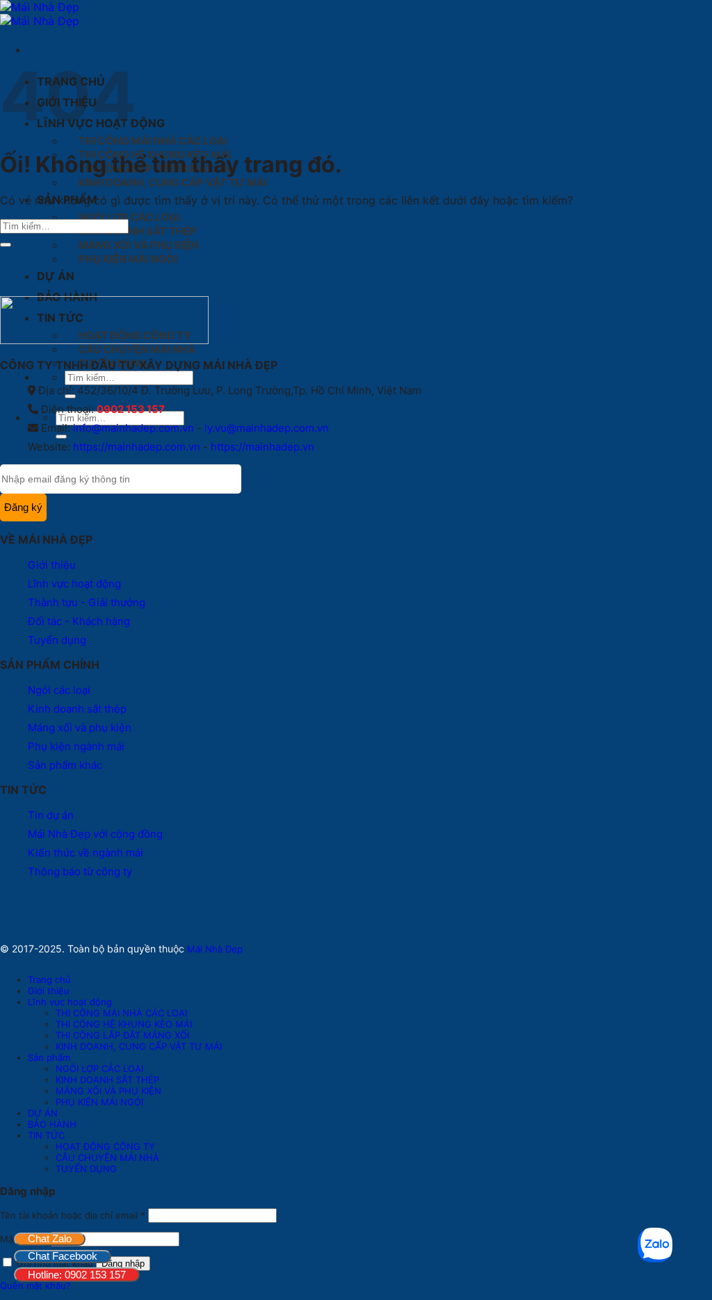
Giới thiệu (52, 564)
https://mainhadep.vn (262, 446)
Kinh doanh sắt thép (77, 708)
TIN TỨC (46, 1135)
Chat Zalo (50, 1238)
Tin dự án (51, 815)
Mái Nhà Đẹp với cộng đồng (95, 833)
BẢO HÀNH (52, 1124)
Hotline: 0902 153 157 (77, 1275)
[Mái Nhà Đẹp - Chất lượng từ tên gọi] (39, 14)
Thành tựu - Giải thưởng (86, 602)
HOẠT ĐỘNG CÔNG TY (105, 1146)
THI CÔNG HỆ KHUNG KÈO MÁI (124, 1024)
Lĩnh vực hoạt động (74, 583)
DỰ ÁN (55, 276)
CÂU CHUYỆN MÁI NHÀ (137, 349)
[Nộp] (61, 436)
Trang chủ (49, 979)
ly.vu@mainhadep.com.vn (266, 427)
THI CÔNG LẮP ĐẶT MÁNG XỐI (122, 1035)
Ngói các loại (59, 690)
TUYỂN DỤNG (86, 1168)
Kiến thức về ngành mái (85, 852)
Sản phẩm (49, 1057)
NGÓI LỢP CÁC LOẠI (129, 217)
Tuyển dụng (57, 640)
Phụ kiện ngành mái (76, 746)
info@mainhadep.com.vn (133, 427)
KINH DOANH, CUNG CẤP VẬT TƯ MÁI (173, 182)
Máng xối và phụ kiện (79, 727)
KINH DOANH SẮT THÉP (138, 231)
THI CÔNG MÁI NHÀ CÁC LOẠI (153, 140)
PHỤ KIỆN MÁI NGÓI (128, 259)
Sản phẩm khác (65, 765)
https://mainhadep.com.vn (136, 446)
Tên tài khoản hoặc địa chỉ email (72, 1215)
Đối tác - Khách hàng (79, 621)
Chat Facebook (62, 1256)
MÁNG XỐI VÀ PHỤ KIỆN (138, 245)
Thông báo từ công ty (80, 871)
